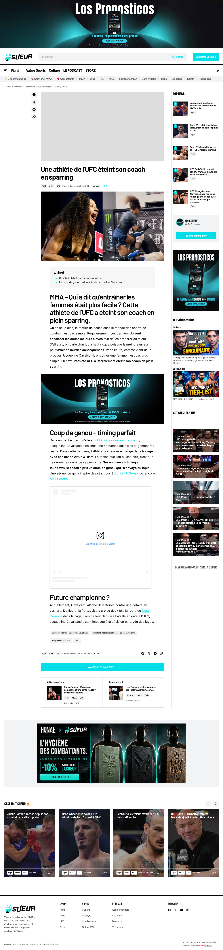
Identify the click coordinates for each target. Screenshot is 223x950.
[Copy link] (34, 117)
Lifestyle (86, 915)
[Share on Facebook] (34, 95)
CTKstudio (208, 945)
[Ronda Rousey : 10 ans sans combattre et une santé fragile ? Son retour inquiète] (72, 692)
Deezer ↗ (117, 921)
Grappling (177, 78)
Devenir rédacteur (50, 944)
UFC (92, 78)
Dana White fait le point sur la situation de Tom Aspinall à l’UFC (204, 128)
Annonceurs (35, 944)
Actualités (18, 87)
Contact (7, 944)
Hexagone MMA (128, 78)
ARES (111, 78)
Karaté (190, 78)
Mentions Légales (20, 944)
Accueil (7, 87)
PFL (102, 78)
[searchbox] (105, 56)
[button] (6, 70)
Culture (86, 909)
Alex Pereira (59, 479)
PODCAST (117, 903)
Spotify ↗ (117, 915)
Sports (62, 903)
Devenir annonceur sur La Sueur (196, 567)
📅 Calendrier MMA (41, 78)
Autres (85, 903)
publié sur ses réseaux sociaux (116, 440)
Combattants (89, 921)
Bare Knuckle (149, 78)
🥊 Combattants (65, 78)
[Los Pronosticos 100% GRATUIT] (111, 24)
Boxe (164, 78)
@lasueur (191, 220)
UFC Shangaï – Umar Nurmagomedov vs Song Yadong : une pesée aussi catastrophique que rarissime (203, 196)
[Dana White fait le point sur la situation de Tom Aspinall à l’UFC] (180, 131)
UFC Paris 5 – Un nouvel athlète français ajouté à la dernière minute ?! (203, 172)
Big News (130, 695)
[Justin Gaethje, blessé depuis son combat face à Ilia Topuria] (180, 109)
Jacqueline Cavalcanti (61, 640)
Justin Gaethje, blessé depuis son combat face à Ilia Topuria (203, 106)
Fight (44, 186)
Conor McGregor (126, 473)
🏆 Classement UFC (15, 78)
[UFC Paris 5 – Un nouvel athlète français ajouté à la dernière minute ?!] (180, 175)
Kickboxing (205, 78)
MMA (82, 78)
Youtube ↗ (118, 927)
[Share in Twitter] (34, 102)
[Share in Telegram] (34, 109)
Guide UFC (88, 927)
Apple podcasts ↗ (121, 909)
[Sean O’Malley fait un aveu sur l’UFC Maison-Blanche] (180, 153)
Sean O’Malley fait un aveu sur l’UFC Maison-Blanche (203, 148)
